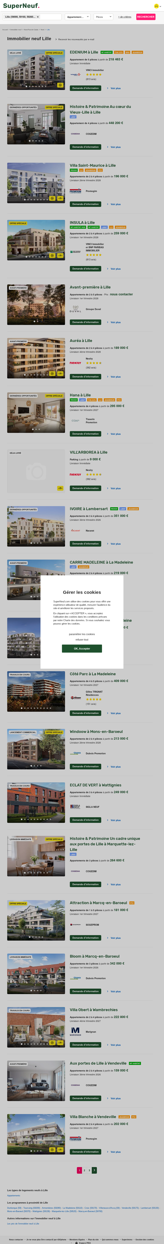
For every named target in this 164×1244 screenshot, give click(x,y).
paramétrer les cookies (82, 634)
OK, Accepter (82, 648)
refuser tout (82, 639)
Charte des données (73, 620)
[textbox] (44, 17)
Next (62, 69)
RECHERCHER (145, 16)
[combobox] (32, 17)
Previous (9, 69)
